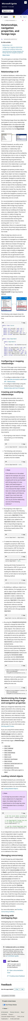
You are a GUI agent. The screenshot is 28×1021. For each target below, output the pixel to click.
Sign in (25, 17)
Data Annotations (15, 379)
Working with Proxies (7, 726)
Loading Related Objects (11, 788)
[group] (14, 341)
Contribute (4, 1014)
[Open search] (20, 17)
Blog (22, 1012)
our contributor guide (12, 956)
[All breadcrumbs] (2, 20)
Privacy (10, 1014)
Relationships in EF (7, 45)
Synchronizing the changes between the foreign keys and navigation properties (13, 52)
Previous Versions (14, 1012)
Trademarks (4, 1019)
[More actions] (25, 20)
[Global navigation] (1, 17)
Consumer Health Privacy (7, 1016)
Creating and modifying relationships (12, 49)
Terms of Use (20, 1016)
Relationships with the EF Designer (14, 388)
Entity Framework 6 (10, 20)
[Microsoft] (14, 17)
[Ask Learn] (22, 20)
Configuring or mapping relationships (12, 47)
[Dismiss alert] (25, 2)
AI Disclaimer (4, 1012)
